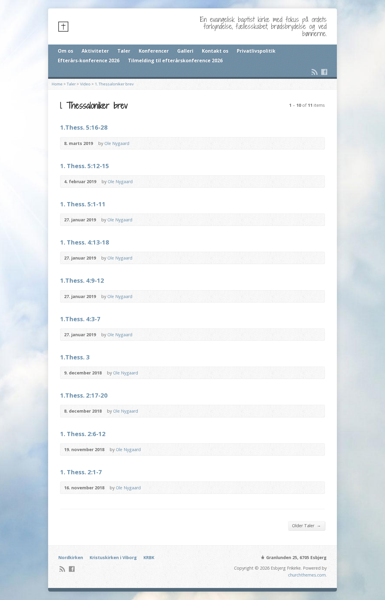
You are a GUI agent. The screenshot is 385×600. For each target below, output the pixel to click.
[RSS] (315, 72)
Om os (65, 51)
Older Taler (306, 525)
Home (57, 84)
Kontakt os (215, 51)
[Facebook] (324, 72)
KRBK (148, 557)
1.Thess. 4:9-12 (82, 280)
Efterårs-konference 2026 (88, 60)
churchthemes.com (307, 575)
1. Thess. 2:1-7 (81, 472)
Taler (123, 51)
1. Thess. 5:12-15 (84, 166)
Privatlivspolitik (256, 51)
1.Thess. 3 (75, 357)
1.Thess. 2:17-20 (84, 395)
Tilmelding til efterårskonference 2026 (175, 60)
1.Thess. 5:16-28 (84, 127)
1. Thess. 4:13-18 (84, 242)
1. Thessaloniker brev (114, 84)
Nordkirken (70, 557)
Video (85, 84)
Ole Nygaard (116, 143)
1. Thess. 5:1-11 (83, 204)
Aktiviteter (95, 51)
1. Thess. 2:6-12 (83, 433)
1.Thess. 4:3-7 (80, 319)
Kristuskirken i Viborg (113, 557)
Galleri (185, 51)
